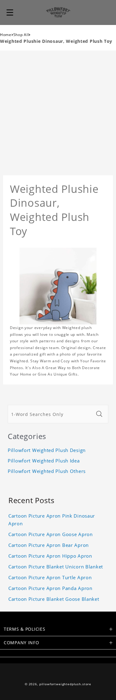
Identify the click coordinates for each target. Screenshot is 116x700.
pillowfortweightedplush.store (65, 684)
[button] (9, 12)
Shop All (21, 34)
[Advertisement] (58, 111)
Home (5, 34)
